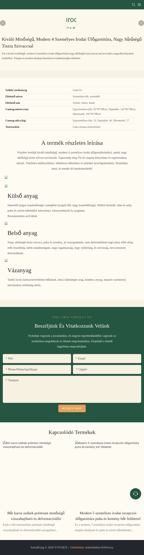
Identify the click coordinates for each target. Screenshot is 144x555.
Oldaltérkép (77, 547)
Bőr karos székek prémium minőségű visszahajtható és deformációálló (35, 516)
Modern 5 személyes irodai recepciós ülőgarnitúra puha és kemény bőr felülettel (108, 516)
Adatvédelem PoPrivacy (98, 547)
